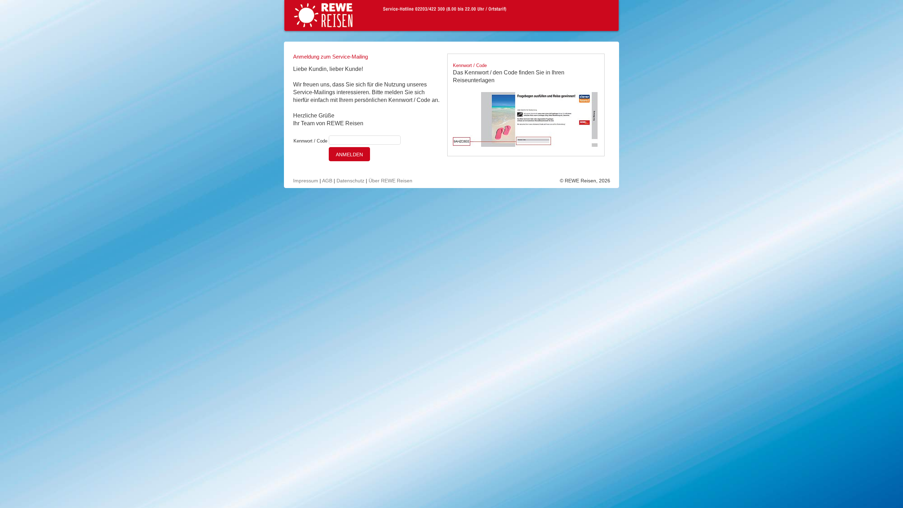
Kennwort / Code (310, 141)
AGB (327, 180)
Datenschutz (350, 180)
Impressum (305, 180)
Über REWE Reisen (390, 180)
